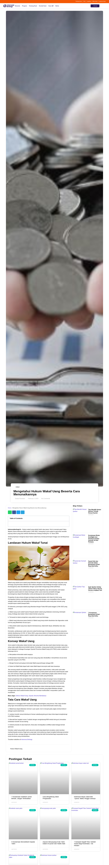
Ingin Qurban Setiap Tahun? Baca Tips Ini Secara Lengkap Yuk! (95, 588)
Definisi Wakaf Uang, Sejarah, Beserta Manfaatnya (31, 695)
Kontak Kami (42, 6)
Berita (57, 6)
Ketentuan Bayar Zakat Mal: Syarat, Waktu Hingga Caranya (84, 797)
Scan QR (50, 6)
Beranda (17, 6)
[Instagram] (4, 1)
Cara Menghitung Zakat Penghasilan (51, 797)
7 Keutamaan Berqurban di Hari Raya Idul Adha (94, 614)
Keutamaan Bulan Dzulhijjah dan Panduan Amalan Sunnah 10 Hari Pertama (94, 539)
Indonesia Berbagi (26, 739)
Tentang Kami (33, 6)
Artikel (18, 487)
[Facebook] (7, 1)
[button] (10, 512)
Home (9, 508)
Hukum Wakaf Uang (16, 748)
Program (24, 6)
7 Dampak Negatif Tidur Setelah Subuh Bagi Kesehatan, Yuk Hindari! (85, 843)
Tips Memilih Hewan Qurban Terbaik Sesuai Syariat (94, 511)
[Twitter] (10, 1)
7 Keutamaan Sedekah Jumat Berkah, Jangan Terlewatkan (21, 797)
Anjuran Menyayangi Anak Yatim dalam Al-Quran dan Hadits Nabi (54, 843)
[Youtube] (12, 1)
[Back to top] (106, 862)
